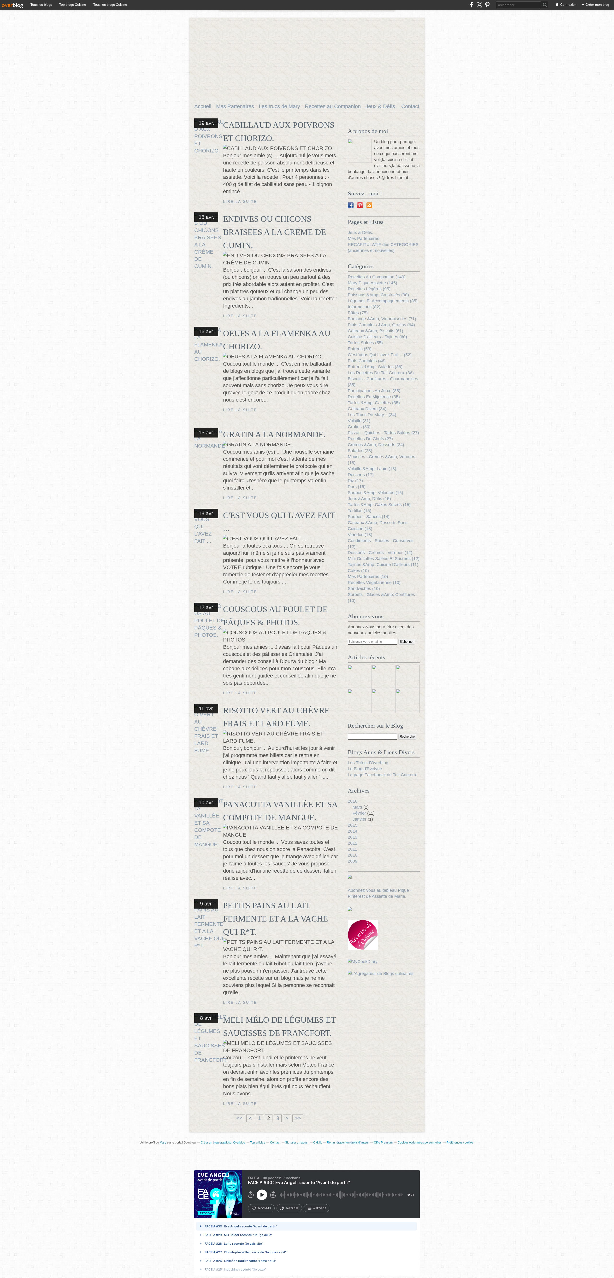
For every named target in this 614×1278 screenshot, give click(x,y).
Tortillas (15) (359, 510)
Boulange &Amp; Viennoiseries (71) (382, 318)
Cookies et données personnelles (420, 1142)
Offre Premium (383, 1142)
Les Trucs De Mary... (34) (372, 414)
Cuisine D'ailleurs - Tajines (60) (377, 336)
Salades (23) (360, 450)
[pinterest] (487, 4)
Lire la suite (240, 201)
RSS (369, 205)
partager (292, 1208)
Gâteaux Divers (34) (367, 408)
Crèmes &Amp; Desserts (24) (376, 444)
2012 (352, 843)
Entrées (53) (360, 348)
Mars (357, 807)
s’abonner (264, 1208)
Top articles (257, 1142)
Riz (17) (355, 480)
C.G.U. (317, 1142)
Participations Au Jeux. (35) (374, 390)
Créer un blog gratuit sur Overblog (223, 1142)
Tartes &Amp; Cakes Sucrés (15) (379, 504)
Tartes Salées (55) (365, 342)
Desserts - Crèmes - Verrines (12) (380, 552)
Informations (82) (364, 306)
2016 (352, 801)
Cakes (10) (358, 570)
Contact (410, 106)
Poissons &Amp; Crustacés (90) (378, 294)
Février (359, 813)
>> (298, 1118)
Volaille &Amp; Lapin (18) (372, 468)
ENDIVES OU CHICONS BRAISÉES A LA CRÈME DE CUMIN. (274, 232)
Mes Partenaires (235, 106)
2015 (352, 825)
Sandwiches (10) (364, 588)
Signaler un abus (296, 1142)
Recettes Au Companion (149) (377, 276)
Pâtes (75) (358, 312)
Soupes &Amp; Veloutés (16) (375, 492)
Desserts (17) (361, 474)
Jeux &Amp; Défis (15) (369, 498)
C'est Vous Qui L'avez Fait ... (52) (380, 354)
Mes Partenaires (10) (368, 576)
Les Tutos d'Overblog (368, 762)
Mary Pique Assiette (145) (372, 282)
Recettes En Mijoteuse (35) (374, 396)
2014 (352, 831)
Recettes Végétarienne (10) (374, 582)
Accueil (202, 106)
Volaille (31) (359, 420)
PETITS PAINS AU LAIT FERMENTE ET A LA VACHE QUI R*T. (275, 919)
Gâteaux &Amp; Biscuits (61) (375, 330)
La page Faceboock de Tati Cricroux (382, 774)
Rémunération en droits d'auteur (348, 1142)
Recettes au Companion (333, 106)
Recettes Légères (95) (369, 288)
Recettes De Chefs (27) (370, 438)
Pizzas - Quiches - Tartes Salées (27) (383, 432)
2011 (352, 849)
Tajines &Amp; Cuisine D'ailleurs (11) (383, 564)
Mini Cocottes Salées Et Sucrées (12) (383, 558)
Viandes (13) (360, 534)
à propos (319, 1208)
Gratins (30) (359, 426)
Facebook (351, 205)
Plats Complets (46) (367, 360)
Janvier (359, 819)
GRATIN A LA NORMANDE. (274, 434)
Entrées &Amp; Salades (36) (375, 366)
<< (239, 1118)
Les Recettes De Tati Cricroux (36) (381, 372)
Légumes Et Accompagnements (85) (383, 300)
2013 (352, 837)
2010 (352, 855)
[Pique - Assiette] (360, 151)
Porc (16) (357, 486)
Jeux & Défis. (381, 106)
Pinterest (360, 205)
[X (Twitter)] (479, 4)
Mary (163, 1142)
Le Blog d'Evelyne (365, 768)
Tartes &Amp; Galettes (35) (374, 402)
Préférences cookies (460, 1142)
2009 (352, 861)
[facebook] (471, 4)
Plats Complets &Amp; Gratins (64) (381, 324)
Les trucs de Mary (279, 106)
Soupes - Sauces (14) (369, 516)
